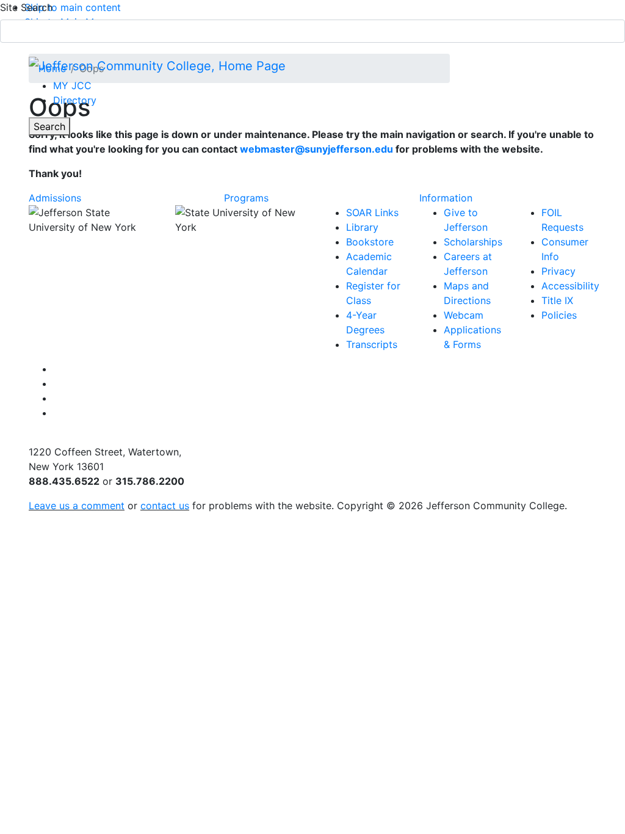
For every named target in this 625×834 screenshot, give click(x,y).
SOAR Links (372, 212)
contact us (164, 505)
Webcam (463, 315)
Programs (246, 198)
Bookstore (370, 242)
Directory (74, 100)
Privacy (558, 271)
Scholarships (473, 242)
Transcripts (371, 344)
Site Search (26, 7)
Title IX (557, 300)
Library (362, 227)
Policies (559, 315)
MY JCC (72, 85)
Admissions (55, 198)
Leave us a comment (77, 505)
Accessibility (570, 286)
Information (445, 198)
